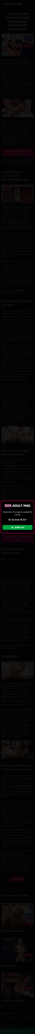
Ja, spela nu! (17, 527)
